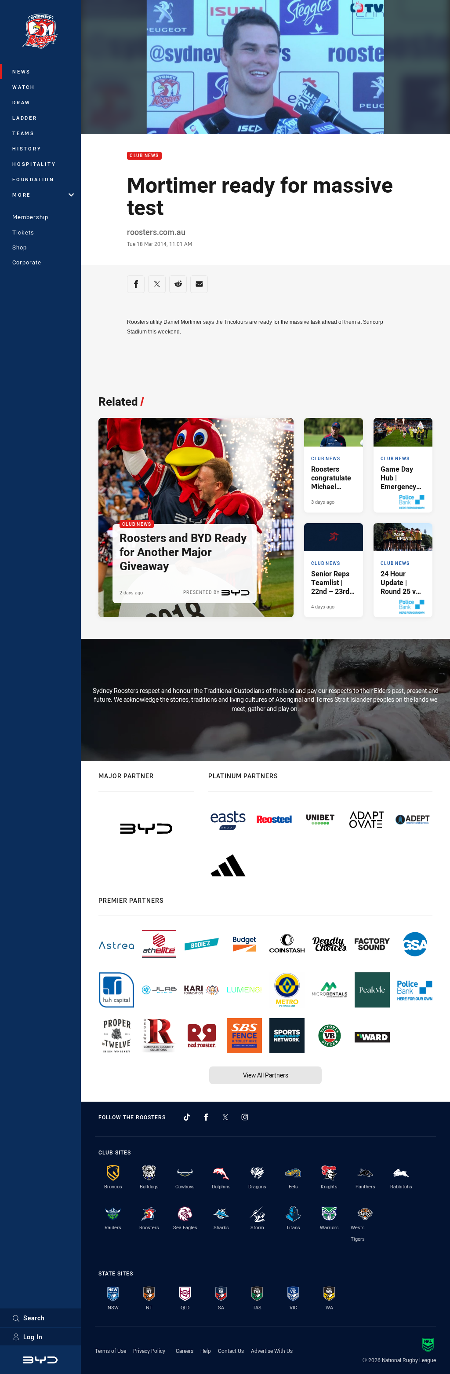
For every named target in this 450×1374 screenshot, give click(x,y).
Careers (184, 1350)
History (26, 148)
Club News (144, 156)
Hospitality (34, 164)
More (21, 194)
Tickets (23, 232)
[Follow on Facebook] (206, 1117)
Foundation (33, 179)
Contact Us (231, 1350)
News (21, 71)
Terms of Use (110, 1350)
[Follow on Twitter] (225, 1117)
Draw (21, 102)
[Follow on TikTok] (186, 1117)
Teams (23, 133)
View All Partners (265, 1075)
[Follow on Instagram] (244, 1117)
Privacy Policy (149, 1350)
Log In (33, 1337)
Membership (30, 217)
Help (205, 1350)
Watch (23, 87)
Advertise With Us (272, 1350)
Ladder (24, 117)
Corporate (26, 262)
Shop (19, 247)
